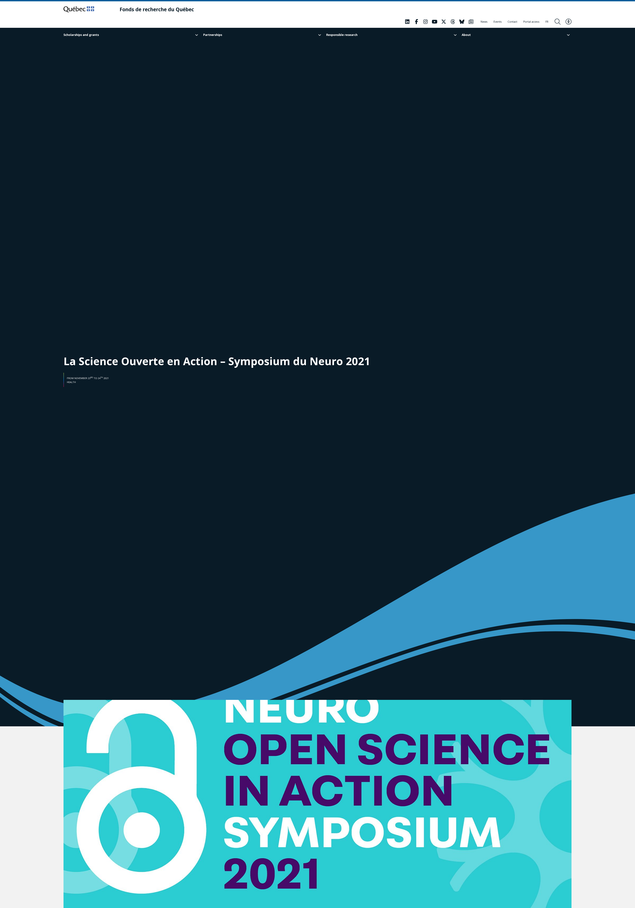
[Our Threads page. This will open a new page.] (452, 21)
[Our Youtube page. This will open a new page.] (434, 21)
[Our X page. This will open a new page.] (443, 21)
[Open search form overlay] (558, 22)
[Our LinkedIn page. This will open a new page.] (407, 21)
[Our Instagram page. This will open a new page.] (425, 21)
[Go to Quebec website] (79, 9)
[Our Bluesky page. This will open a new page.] (462, 21)
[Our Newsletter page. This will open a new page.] (471, 21)
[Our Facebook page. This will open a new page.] (416, 21)
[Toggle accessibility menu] (569, 22)
